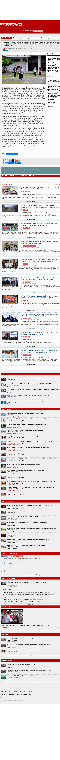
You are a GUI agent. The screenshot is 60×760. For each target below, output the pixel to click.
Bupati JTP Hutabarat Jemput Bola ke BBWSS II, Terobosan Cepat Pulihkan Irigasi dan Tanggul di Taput (33, 441)
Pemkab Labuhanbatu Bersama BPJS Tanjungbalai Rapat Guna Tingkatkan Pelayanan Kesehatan (31, 528)
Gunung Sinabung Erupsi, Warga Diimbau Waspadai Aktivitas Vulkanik (25, 413)
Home (1, 697)
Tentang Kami (3, 691)
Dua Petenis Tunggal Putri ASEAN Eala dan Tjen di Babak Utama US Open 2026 (27, 400)
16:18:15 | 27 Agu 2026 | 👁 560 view (15, 477)
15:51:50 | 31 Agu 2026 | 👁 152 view (15, 420)
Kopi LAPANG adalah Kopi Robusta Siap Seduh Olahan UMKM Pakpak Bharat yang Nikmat (23, 592)
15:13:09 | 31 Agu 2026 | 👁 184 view (15, 414)
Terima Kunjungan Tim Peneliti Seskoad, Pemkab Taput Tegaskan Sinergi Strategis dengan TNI (31, 481)
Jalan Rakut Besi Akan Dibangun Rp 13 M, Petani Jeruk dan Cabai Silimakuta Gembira (25, 625)
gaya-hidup (11, 162)
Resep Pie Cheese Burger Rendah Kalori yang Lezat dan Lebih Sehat (23, 650)
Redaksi (9, 691)
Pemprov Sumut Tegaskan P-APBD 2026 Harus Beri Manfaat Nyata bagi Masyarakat (28, 447)
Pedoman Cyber (22, 691)
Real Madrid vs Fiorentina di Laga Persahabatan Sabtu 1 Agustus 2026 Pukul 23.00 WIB (29, 383)
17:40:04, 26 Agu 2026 (33, 192)
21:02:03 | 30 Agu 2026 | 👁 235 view (15, 426)
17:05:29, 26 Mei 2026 (33, 265)
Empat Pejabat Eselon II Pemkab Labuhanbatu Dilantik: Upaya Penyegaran (26, 436)
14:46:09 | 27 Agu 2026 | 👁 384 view (15, 483)
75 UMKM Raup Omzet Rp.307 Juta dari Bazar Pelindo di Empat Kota (24, 464)
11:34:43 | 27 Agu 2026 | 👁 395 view (15, 494)
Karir (34, 691)
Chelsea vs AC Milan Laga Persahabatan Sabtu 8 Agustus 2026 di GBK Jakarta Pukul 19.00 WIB (31, 378)
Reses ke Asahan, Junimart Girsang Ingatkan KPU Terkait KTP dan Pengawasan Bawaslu (29, 505)
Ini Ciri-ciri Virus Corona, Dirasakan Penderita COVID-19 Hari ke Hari (24, 533)
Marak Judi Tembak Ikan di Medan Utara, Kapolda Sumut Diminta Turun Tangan (27, 424)
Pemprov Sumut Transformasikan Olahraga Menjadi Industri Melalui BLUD (25, 470)
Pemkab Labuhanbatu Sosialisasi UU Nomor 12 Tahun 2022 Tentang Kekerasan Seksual (29, 516)
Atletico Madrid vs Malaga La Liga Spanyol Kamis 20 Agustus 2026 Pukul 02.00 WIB (28, 395)
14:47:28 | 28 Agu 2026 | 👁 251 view (15, 449)
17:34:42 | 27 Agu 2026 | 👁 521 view (15, 454)
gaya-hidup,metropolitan (12, 153)
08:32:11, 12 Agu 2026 (33, 211)
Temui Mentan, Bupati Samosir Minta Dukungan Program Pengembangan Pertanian (28, 539)
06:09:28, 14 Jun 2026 (35, 229)
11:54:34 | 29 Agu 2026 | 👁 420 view (15, 431)
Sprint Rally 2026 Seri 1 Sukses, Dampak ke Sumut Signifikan (21, 675)
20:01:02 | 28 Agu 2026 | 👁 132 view (15, 466)
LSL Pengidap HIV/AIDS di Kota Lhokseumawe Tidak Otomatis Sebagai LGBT (26, 418)
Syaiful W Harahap (25, 229)
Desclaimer (15, 691)
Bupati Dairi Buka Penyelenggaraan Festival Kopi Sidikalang (27, 582)
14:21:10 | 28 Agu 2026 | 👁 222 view (15, 443)
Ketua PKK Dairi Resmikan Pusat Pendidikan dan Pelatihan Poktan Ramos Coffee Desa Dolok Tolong (25, 594)
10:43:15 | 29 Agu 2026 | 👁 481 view (15, 437)
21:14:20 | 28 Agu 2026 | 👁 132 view (15, 460)
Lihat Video (4, 627)
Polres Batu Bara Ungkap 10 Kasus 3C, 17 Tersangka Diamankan (23, 493)
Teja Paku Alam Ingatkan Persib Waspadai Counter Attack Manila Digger (25, 430)
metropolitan (17, 162)
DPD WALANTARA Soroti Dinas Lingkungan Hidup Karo (54, 86)
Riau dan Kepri (5, 18)
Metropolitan (5, 50)
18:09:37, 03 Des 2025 (33, 356)
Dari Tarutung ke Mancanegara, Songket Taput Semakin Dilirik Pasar (23, 664)
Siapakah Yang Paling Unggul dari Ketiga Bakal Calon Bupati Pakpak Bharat (19, 599)
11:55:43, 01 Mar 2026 (33, 301)
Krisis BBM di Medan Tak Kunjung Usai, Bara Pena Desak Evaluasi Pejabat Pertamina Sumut (29, 670)
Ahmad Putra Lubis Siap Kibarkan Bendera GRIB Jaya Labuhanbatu (24, 453)
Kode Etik (29, 691)
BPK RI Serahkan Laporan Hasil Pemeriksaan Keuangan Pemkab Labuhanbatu (27, 522)
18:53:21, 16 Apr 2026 (33, 283)
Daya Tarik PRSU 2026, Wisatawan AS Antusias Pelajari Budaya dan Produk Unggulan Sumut (29, 644)
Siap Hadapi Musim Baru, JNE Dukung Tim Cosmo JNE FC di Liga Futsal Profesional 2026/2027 (31, 458)
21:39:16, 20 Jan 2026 (33, 338)
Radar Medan (24, 192)
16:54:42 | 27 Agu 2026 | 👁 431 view (15, 471)
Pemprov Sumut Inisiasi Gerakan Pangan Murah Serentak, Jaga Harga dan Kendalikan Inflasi (30, 476)
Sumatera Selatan (6, 12)
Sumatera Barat (5, 15)
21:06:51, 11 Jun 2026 (33, 247)
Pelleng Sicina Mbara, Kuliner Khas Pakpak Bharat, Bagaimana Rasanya (19, 597)
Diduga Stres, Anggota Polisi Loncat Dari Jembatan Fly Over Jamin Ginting (26, 545)
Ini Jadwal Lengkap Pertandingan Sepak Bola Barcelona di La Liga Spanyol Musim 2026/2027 (30, 487)
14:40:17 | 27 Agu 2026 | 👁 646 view (15, 488)
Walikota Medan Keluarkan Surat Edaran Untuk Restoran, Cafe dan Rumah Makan (21, 601)
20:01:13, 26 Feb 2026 (33, 319)
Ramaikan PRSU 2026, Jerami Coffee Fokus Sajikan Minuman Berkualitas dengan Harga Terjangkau (31, 638)
